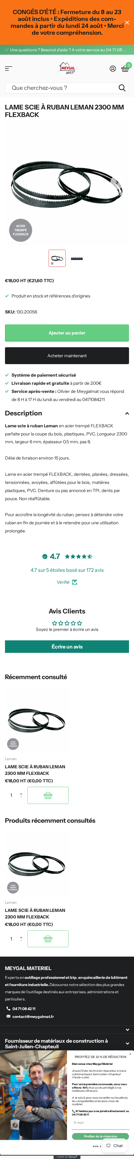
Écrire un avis (67, 646)
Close (127, 22)
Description (23, 413)
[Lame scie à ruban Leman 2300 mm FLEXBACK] (37, 719)
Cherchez (122, 88)
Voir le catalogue (8, 68)
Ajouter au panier (67, 333)
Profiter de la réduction (100, 1136)
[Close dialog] (130, 1054)
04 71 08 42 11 (24, 1008)
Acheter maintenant (67, 355)
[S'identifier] (112, 68)
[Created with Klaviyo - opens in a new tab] (67, 1157)
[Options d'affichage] (48, 795)
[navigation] (57, 258)
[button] (117, 182)
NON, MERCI (100, 1146)
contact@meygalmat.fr (33, 1016)
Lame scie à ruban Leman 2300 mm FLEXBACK (35, 770)
